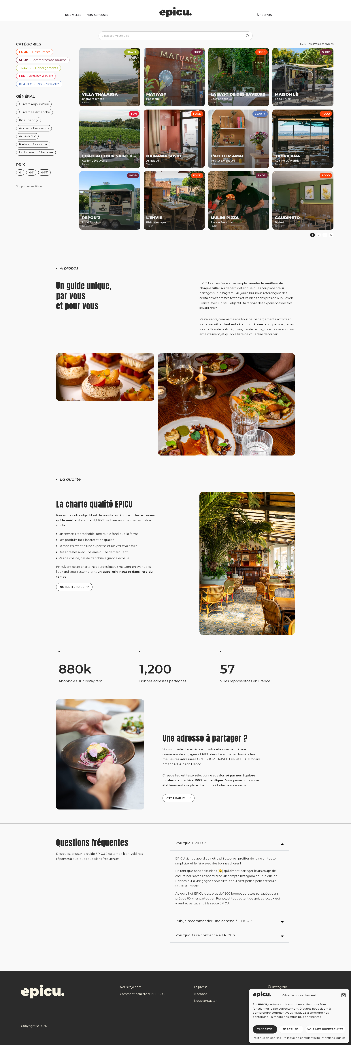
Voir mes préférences (325, 1029)
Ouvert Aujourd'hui (34, 104)
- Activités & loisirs (36, 76)
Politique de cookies (267, 1038)
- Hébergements (38, 68)
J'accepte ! (265, 1029)
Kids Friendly (28, 120)
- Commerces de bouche (43, 60)
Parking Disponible (33, 144)
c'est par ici (176, 798)
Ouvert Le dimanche (34, 112)
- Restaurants (34, 52)
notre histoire (72, 587)
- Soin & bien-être (39, 84)
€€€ (44, 172)
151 (331, 235)
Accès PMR (27, 136)
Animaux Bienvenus (34, 128)
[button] (343, 995)
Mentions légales (333, 1038)
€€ (31, 172)
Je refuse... (291, 1029)
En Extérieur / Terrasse (36, 152)
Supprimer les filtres (29, 186)
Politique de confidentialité (301, 1038)
